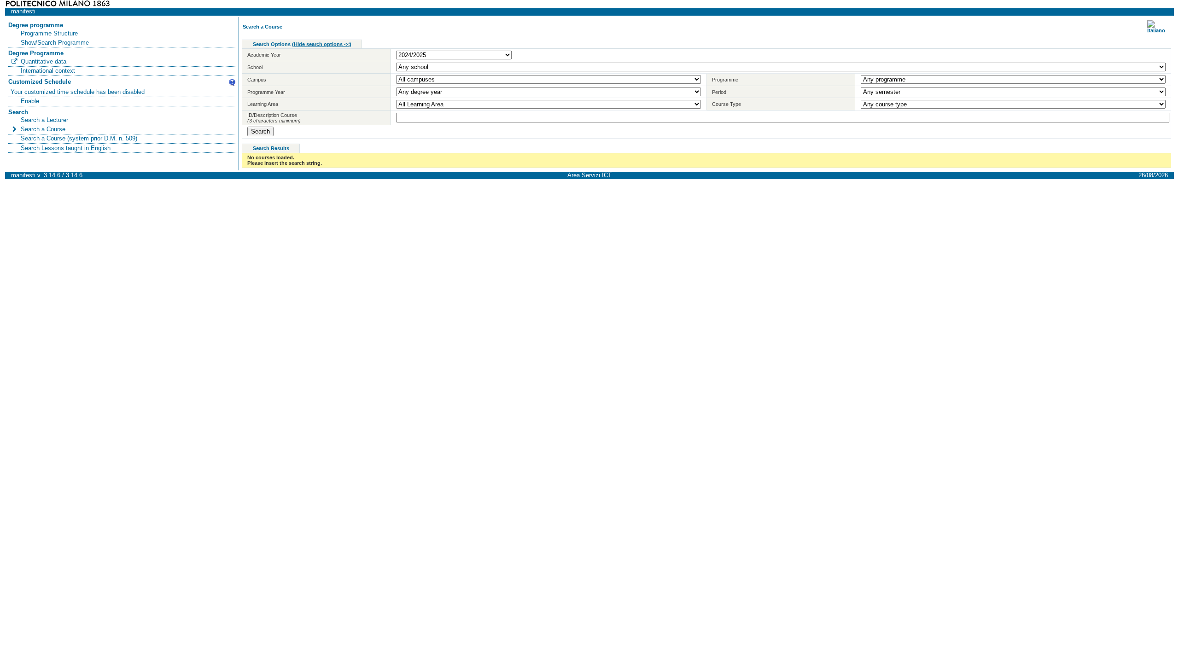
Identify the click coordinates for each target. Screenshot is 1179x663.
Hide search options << (322, 44)
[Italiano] (1156, 30)
